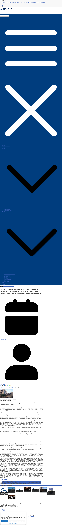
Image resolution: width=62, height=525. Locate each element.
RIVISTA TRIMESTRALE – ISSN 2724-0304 (9, 13)
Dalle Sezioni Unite (7, 277)
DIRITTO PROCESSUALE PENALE (9, 274)
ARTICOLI (1, 286)
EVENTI (3, 282)
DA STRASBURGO (7, 276)
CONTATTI (3, 284)
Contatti (3, 510)
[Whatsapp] (9, 385)
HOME (3, 143)
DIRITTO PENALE (7, 273)
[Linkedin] (4, 385)
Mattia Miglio (2, 384)
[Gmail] (5, 385)
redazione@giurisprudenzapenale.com (7, 507)
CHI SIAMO (4, 144)
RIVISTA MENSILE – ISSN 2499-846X (8, 11)
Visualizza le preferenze (20, 521)
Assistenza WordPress (31, 516)
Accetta (5, 521)
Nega (12, 521)
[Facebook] (1, 385)
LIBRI (3, 283)
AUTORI (3, 147)
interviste (5, 280)
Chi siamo (4, 509)
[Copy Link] (10, 385)
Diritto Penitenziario (7, 278)
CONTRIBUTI (5, 286)
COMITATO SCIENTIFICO (6, 146)
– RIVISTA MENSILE (7, 209)
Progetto (3, 145)
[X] (2, 385)
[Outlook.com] (7, 385)
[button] (24, 513)
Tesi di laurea (6, 281)
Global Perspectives (7, 279)
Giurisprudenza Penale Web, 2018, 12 (7, 387)
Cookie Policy (11, 523)
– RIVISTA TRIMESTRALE (8, 210)
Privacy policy (15, 523)
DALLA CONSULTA (7, 275)
